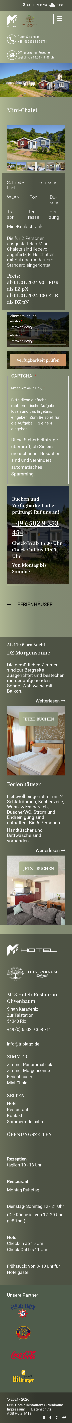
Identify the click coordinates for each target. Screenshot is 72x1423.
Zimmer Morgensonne (28, 1070)
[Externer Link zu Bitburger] (23, 1377)
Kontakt (14, 1115)
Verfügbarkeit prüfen (38, 360)
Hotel (12, 1103)
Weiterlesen (50, 701)
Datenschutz (41, 1409)
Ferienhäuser (35, 604)
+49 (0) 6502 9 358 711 (29, 1029)
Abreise (15, 335)
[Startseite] (22, 21)
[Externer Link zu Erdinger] (23, 1333)
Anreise (15, 321)
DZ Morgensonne (28, 652)
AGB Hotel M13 (19, 1413)
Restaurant (17, 1109)
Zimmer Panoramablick (29, 1064)
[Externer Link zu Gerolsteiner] (23, 1311)
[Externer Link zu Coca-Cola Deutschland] (23, 1355)
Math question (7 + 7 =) (26, 388)
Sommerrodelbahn (25, 1121)
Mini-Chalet (18, 1082)
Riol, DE (31, 5)
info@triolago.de (23, 1044)
